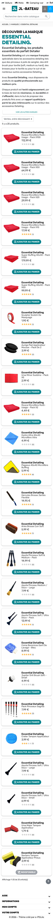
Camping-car (36, 3)
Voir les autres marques (26, 112)
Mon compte (9, 907)
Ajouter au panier (26, 151)
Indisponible (26, 872)
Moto (21, 3)
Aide (4, 895)
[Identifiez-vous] (45, 9)
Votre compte (10, 912)
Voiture (8, 3)
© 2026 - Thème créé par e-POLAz (26, 917)
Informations (10, 901)
